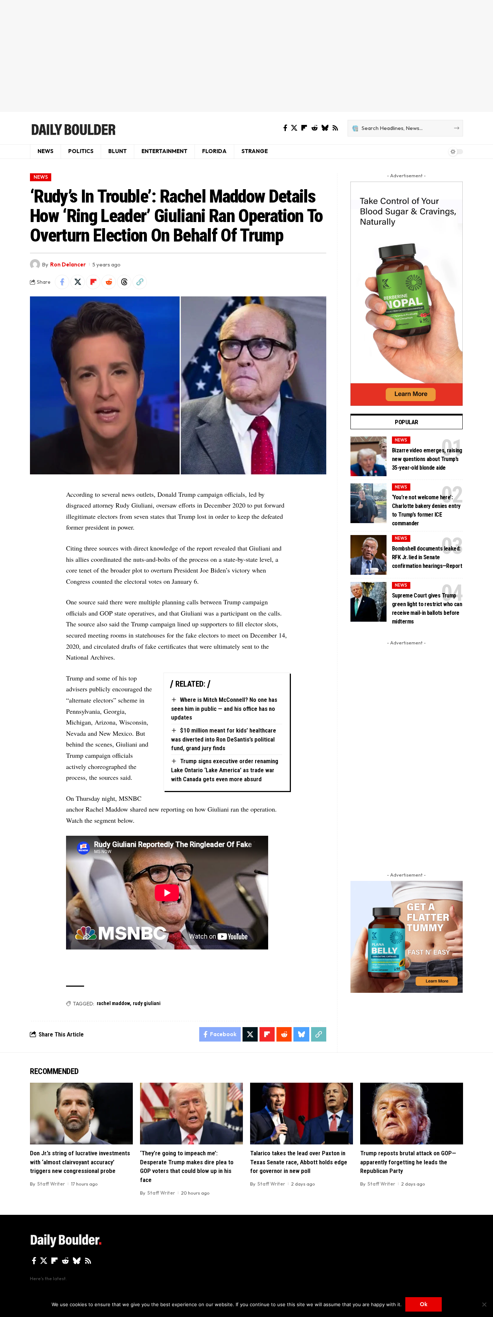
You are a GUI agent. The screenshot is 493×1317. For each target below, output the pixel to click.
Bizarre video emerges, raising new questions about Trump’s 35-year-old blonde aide (427, 459)
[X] (294, 128)
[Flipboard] (304, 128)
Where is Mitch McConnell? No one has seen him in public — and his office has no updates (224, 708)
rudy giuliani (147, 1003)
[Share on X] (77, 282)
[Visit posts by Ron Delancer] (35, 264)
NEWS (41, 177)
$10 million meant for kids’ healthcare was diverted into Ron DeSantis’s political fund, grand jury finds (223, 739)
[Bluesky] (324, 128)
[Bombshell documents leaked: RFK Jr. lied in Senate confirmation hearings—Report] (368, 555)
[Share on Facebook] (62, 282)
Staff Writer (51, 1184)
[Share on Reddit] (108, 282)
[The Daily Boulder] (73, 128)
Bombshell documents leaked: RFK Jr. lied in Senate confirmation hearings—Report (427, 557)
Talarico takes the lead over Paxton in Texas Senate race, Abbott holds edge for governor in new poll (298, 1161)
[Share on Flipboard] (93, 282)
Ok (423, 1304)
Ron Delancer (68, 264)
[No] (484, 1304)
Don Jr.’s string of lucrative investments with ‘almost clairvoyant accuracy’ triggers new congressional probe (80, 1161)
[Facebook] (285, 128)
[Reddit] (314, 128)
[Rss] (335, 128)
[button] (139, 282)
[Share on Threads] (124, 282)
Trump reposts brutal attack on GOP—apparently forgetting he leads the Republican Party (408, 1161)
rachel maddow (113, 1003)
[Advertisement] (246, 56)
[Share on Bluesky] (301, 1034)
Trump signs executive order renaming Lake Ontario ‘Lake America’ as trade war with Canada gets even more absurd (224, 769)
